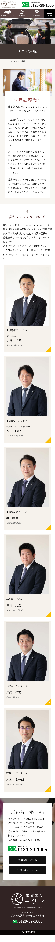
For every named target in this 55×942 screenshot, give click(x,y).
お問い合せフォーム (27, 870)
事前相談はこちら (27, 860)
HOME (6, 61)
